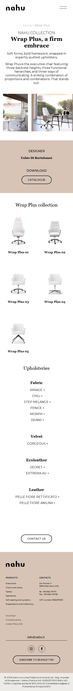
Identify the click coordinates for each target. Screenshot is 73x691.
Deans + (37, 420)
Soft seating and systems (18, 600)
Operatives (11, 596)
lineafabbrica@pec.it (58, 683)
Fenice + (37, 408)
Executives (11, 583)
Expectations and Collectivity (20, 604)
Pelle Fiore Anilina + (37, 503)
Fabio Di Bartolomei (36, 158)
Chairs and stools (14, 587)
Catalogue (36, 179)
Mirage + (37, 390)
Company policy (13, 620)
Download (10, 615)
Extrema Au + (37, 473)
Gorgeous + (37, 443)
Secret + (37, 467)
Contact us (36, 538)
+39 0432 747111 (49, 591)
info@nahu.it (36, 637)
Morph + (37, 414)
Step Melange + (37, 402)
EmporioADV (43, 686)
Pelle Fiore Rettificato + (37, 497)
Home (27, 25)
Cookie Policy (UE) (14, 624)
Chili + (37, 396)
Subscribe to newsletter (36, 659)
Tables (9, 591)
